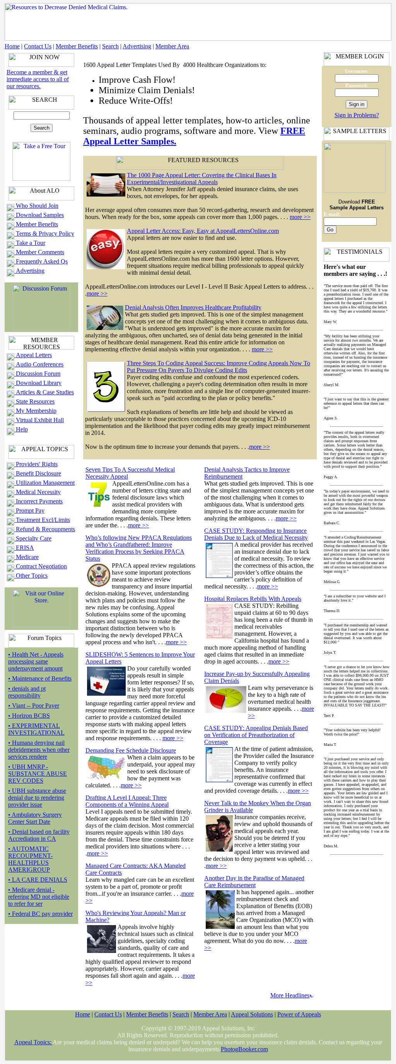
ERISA (24, 547)
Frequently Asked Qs (41, 261)
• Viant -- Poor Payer (33, 705)
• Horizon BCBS (29, 715)
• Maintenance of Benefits (40, 678)
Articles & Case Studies (44, 392)
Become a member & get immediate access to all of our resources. (38, 79)
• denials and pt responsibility (27, 692)
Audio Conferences (38, 364)
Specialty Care (32, 538)
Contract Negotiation (40, 566)
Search (110, 46)
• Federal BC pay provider (40, 913)
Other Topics (31, 575)
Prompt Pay (29, 510)
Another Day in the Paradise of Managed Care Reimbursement (254, 881)
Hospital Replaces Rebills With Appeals (252, 598)
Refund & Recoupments (44, 529)
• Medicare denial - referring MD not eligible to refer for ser (38, 896)
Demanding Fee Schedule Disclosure (130, 750)
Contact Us (37, 46)
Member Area (172, 46)
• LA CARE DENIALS (37, 879)
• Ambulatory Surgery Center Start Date (35, 818)
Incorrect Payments (38, 501)
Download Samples (39, 215)
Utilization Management (44, 482)
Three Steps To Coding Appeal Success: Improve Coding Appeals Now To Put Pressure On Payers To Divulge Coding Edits (218, 366)
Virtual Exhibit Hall (39, 420)
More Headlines (289, 995)
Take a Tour (29, 242)
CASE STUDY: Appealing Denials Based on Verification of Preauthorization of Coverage (256, 735)
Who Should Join (36, 205)
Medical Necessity (37, 492)
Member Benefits (77, 46)
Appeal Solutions (252, 1014)
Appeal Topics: (33, 1042)
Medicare (26, 557)
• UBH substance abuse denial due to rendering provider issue (37, 797)
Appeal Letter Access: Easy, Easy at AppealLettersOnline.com (203, 231)
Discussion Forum (37, 373)
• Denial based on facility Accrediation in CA (39, 835)
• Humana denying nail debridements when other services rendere (39, 749)
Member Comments (39, 252)
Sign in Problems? (357, 115)
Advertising (137, 46)
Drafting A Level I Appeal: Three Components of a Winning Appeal (127, 801)
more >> (300, 217)
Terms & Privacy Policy (44, 233)
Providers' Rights (36, 464)
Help (21, 429)
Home (12, 46)
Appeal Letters (33, 355)
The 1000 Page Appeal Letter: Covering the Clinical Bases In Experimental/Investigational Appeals (202, 178)
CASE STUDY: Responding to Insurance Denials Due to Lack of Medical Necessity (256, 534)
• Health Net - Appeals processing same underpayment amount (35, 661)
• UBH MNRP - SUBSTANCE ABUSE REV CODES (37, 773)
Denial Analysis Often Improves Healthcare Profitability (193, 307)
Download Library (37, 383)
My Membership (35, 410)
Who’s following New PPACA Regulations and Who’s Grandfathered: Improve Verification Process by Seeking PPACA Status (138, 548)
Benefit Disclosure (37, 473)
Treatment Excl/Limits (42, 520)
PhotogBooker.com (244, 1049)
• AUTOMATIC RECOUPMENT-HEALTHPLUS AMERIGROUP (30, 859)
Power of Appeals (299, 1014)
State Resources (34, 401)
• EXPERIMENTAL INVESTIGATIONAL (36, 729)
